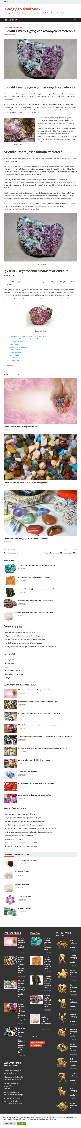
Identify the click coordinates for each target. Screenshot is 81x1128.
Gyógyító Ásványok (11, 35)
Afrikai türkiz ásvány (16, 352)
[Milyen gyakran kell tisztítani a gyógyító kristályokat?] (40, 458)
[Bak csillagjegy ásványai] (62, 1059)
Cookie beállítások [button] (9, 1123)
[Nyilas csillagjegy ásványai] (62, 970)
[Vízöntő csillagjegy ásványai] (62, 956)
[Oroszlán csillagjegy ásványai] (62, 1029)
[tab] (9, 854)
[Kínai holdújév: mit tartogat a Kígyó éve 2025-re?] (10, 783)
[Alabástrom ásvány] (9, 884)
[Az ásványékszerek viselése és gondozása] (10, 760)
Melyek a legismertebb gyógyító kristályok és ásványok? (26, 538)
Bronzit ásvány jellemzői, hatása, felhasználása (35, 600)
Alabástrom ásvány (22, 884)
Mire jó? (7, 678)
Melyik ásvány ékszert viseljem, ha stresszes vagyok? (23, 643)
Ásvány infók (8, 27)
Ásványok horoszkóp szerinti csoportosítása (34, 795)
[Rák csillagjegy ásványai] (62, 941)
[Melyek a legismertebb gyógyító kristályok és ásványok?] (40, 514)
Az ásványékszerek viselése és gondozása (34, 760)
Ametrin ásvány (15, 350)
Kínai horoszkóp (35, 1045)
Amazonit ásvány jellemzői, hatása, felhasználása (36, 565)
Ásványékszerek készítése (28, 772)
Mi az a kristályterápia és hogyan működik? (21, 427)
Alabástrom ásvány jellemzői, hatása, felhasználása (34, 612)
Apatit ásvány (14, 355)
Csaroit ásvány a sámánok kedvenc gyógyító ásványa (28, 336)
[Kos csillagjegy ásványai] (62, 1089)
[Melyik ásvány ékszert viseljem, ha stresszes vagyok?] (10, 725)
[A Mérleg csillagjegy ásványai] (62, 1074)
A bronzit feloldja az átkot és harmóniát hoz (25, 339)
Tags (29, 854)
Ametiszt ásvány (24, 896)
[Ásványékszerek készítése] (10, 772)
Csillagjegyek (40, 1042)
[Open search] (75, 20)
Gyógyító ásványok (23, 9)
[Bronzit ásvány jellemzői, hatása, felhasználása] (10, 601)
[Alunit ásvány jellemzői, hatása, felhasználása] (10, 577)
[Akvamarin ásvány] (8, 872)
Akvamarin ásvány (22, 872)
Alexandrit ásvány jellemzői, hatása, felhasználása (36, 589)
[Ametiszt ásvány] (10, 897)
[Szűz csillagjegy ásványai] (62, 1000)
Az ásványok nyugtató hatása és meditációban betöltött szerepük (42, 748)
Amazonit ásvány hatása (18, 347)
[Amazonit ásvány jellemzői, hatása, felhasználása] (10, 566)
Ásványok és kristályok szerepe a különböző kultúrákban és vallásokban (30, 647)
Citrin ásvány (14, 360)
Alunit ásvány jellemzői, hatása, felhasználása (35, 577)
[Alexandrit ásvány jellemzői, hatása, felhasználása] (10, 589)
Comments (19, 854)
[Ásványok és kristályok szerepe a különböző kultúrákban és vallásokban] (10, 737)
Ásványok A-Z (17, 27)
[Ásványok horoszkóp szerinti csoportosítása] (10, 795)
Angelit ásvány (14, 358)
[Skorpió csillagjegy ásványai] (62, 1015)
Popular (8, 854)
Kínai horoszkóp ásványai (14, 674)
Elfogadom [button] (22, 1123)
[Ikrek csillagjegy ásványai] (62, 985)
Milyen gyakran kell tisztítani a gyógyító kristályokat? (25, 483)
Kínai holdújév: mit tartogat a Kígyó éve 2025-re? (36, 783)
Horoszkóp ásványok (12, 670)
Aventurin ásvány (25, 908)
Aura (6, 667)
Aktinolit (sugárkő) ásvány (28, 860)
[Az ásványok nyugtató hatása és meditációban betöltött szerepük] (10, 748)
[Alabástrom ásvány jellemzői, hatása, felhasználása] (9, 612)
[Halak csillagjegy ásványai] (62, 1044)
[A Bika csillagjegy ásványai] (62, 1103)
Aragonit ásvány (15, 344)
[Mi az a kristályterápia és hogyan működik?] (40, 402)
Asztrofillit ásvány (16, 341)
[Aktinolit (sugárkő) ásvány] (10, 860)
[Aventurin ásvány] (10, 908)
